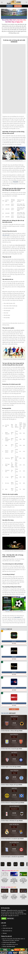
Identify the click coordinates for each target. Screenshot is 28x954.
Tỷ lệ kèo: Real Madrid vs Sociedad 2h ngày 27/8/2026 (12, 838)
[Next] (26, 878)
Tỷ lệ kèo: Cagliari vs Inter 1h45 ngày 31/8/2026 (11, 766)
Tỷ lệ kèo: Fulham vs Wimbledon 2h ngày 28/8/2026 (12, 820)
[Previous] (1, 878)
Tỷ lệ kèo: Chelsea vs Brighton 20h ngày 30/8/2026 (11, 784)
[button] (2, 2)
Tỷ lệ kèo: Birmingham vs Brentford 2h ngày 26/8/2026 (12, 856)
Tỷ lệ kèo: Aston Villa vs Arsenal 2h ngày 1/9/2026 (11, 748)
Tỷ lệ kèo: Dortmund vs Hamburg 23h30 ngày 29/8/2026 (12, 802)
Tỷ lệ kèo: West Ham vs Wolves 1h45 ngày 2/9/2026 (11, 730)
